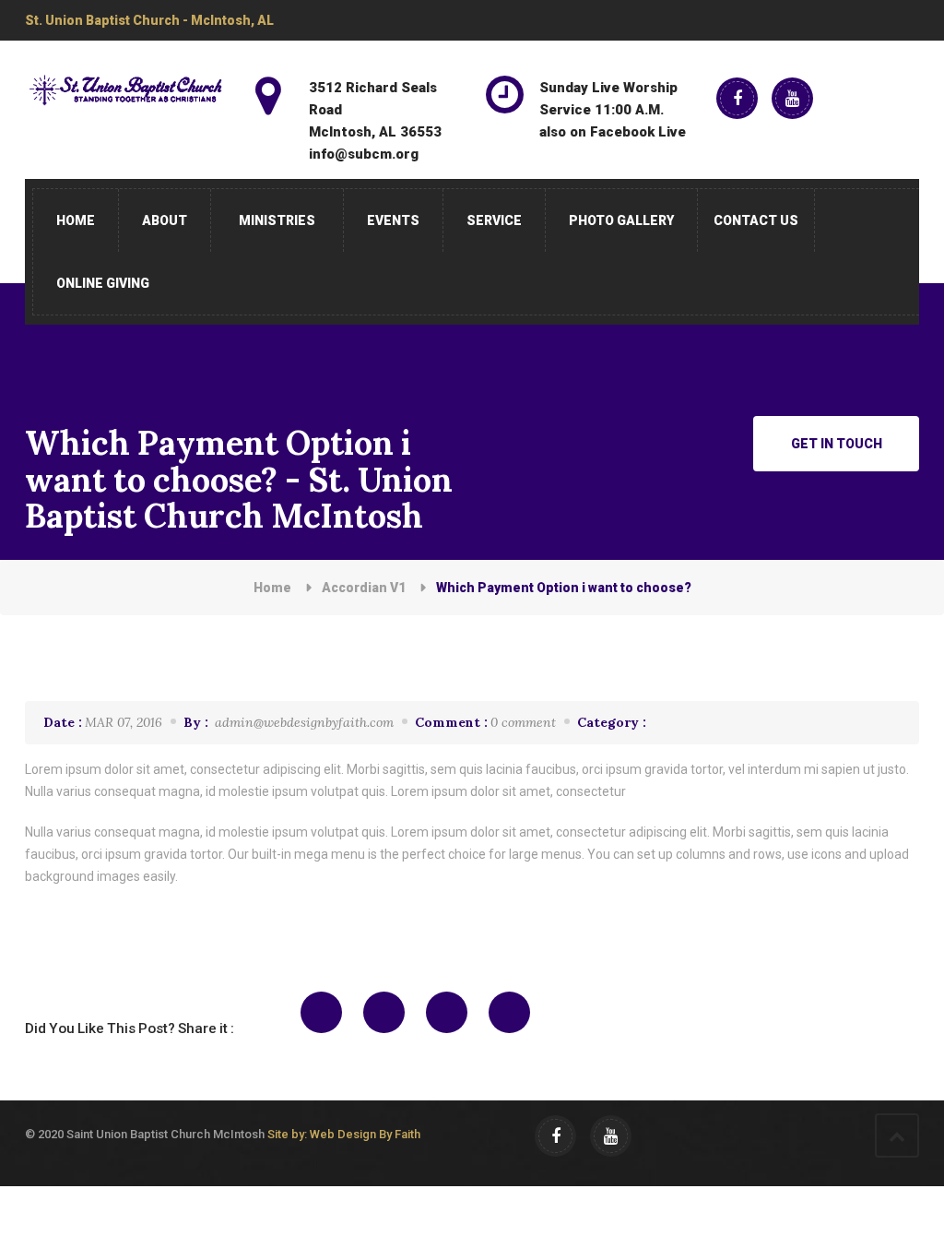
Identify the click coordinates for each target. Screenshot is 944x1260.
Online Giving (102, 283)
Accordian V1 (364, 587)
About (164, 220)
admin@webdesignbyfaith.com (288, 722)
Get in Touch (836, 443)
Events (393, 220)
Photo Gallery (621, 220)
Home (75, 220)
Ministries (277, 220)
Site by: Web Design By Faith (343, 1134)
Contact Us (756, 220)
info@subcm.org (364, 154)
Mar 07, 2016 (102, 722)
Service (494, 220)
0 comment (485, 722)
